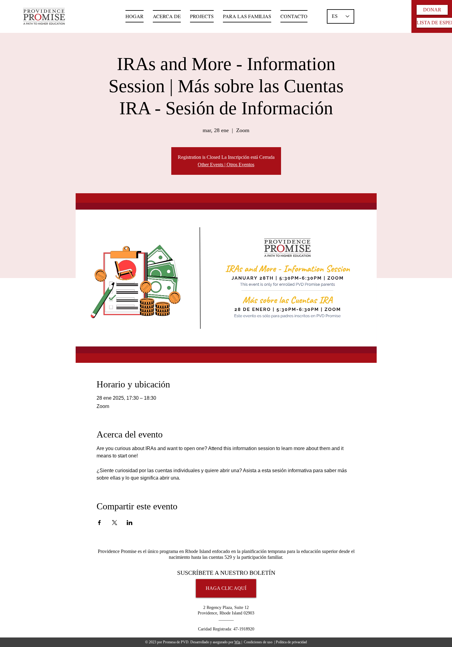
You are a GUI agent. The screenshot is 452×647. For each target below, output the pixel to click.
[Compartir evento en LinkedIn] (130, 522)
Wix (237, 642)
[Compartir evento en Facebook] (99, 522)
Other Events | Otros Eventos (226, 164)
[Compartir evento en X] (114, 522)
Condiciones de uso (258, 642)
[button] (247, 16)
